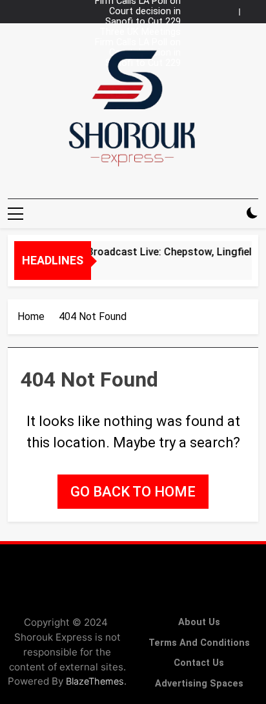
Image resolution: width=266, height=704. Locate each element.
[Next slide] (251, 8)
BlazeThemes (95, 681)
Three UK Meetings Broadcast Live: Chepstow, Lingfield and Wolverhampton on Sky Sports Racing (135, 32)
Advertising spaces (199, 683)
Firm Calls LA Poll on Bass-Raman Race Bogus (138, 42)
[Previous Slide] (232, 8)
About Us (199, 622)
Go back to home (133, 492)
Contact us (199, 662)
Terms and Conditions (199, 642)
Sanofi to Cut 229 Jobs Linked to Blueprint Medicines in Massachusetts (134, 22)
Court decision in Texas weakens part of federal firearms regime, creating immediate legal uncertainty (138, 11)
